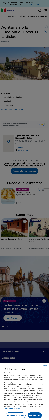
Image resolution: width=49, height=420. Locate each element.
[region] (24, 391)
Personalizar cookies (15, 415)
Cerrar (45, 365)
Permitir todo (34, 415)
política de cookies (12, 408)
